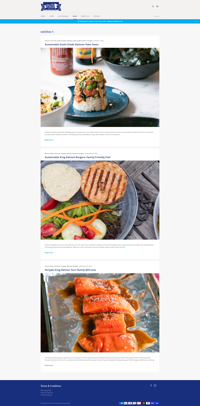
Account (156, 16)
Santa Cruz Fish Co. (52, 403)
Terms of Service (47, 393)
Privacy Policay (46, 395)
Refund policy (46, 390)
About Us (85, 16)
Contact (97, 16)
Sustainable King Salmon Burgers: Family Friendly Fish (77, 157)
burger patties (126, 245)
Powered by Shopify (64, 403)
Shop (52, 16)
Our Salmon (63, 16)
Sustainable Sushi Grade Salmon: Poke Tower (72, 44)
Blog (75, 16)
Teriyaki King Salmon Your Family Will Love (70, 269)
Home (43, 16)
